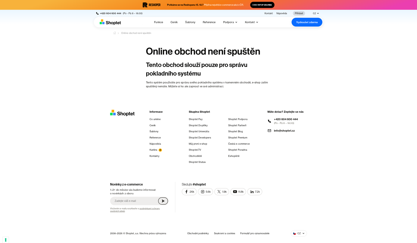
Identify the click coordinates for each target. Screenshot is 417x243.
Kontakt (269, 13)
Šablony (190, 22)
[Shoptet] (110, 22)
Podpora (228, 22)
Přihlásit (299, 13)
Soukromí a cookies (224, 233)
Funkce (158, 22)
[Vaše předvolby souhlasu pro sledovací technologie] (6, 240)
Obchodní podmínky (198, 233)
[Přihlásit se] (163, 201)
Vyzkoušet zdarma (307, 22)
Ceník (174, 22)
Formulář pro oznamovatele (255, 233)
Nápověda (281, 13)
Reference (209, 22)
